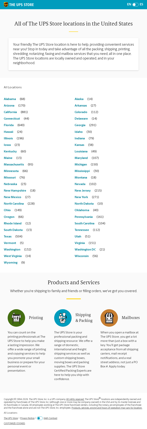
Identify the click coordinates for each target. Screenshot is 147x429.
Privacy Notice (27, 418)
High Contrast (50, 418)
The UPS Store (11, 418)
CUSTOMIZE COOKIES (14, 423)
